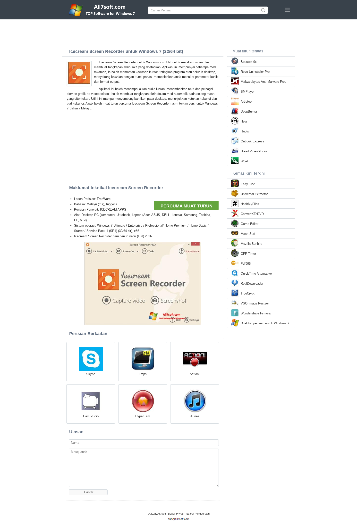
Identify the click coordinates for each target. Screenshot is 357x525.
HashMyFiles (250, 204)
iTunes (194, 416)
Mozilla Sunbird (251, 244)
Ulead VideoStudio (254, 151)
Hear (244, 121)
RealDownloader (252, 283)
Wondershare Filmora (256, 313)
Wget (244, 161)
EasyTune (248, 184)
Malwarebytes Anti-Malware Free (263, 81)
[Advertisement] (178, 33)
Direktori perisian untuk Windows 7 (265, 323)
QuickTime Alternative (256, 273)
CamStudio (91, 416)
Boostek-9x (249, 62)
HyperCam (142, 416)
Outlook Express (252, 141)
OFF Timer (248, 253)
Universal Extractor (254, 194)
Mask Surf (248, 234)
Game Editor (249, 224)
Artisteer (247, 101)
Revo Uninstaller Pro (255, 72)
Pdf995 (246, 263)
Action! (195, 374)
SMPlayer (248, 91)
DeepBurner (249, 111)
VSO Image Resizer (255, 303)
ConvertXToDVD (252, 214)
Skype (90, 374)
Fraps (143, 374)
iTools (245, 131)
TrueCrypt (248, 293)
